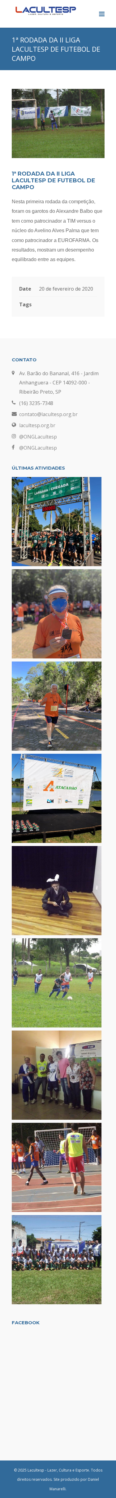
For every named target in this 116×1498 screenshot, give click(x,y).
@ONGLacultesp (38, 436)
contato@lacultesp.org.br (48, 414)
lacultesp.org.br (37, 425)
